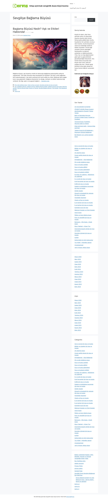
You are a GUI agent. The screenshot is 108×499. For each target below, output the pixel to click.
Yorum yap (17, 91)
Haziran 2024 (79, 274)
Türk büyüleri (55, 88)
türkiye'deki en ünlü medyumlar (84, 240)
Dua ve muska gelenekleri (82, 169)
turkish (77, 237)
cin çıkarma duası (80, 152)
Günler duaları (79, 191)
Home (71, 3)
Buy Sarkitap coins (80, 461)
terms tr (77, 489)
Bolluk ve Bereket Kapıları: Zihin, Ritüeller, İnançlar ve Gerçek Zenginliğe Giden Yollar (84, 456)
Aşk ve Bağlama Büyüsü (20, 86)
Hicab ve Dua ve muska (33, 85)
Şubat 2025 (78, 262)
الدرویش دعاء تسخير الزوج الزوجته (78, 8)
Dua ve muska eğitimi (81, 167)
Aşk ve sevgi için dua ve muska (84, 146)
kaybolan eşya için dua (81, 207)
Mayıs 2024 (78, 276)
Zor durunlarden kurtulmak (82, 106)
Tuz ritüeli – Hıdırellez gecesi (83, 242)
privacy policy (79, 468)
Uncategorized (79, 245)
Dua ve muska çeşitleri (81, 164)
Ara (76, 17)
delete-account (79, 463)
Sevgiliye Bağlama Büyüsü (45, 88)
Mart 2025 (78, 259)
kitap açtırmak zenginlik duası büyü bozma (48, 6)
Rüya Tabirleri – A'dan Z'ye (82, 226)
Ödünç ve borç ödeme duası (83, 215)
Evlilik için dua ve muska (82, 184)
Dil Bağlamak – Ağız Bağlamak (83, 159)
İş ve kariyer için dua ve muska (84, 202)
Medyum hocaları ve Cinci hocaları (85, 210)
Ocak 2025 (78, 264)
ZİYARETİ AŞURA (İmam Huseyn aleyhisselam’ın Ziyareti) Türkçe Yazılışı (84, 111)
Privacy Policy (79, 466)
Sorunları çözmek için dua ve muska (48, 85)
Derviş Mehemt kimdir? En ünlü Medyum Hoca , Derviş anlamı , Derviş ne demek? (85, 479)
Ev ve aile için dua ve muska (83, 179)
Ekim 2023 (78, 286)
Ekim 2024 (78, 267)
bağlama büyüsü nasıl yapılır (55, 86)
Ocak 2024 (78, 279)
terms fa (77, 486)
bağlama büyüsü (31, 86)
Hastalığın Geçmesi (80, 197)
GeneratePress (70, 496)
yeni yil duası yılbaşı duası (82, 247)
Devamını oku (45, 81)
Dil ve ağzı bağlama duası (21, 85)
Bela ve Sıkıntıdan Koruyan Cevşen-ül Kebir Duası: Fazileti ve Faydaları (84, 117)
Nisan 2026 (78, 257)
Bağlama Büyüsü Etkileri (41, 86)
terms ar (77, 484)
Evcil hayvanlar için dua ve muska (84, 181)
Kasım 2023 (78, 284)
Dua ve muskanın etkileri (82, 172)
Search (91, 20)
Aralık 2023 (78, 281)
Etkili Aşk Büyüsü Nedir (23, 88)
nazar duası (78, 212)
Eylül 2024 (78, 269)
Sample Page (78, 471)
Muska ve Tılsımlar (33, 88)
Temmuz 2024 (79, 272)
